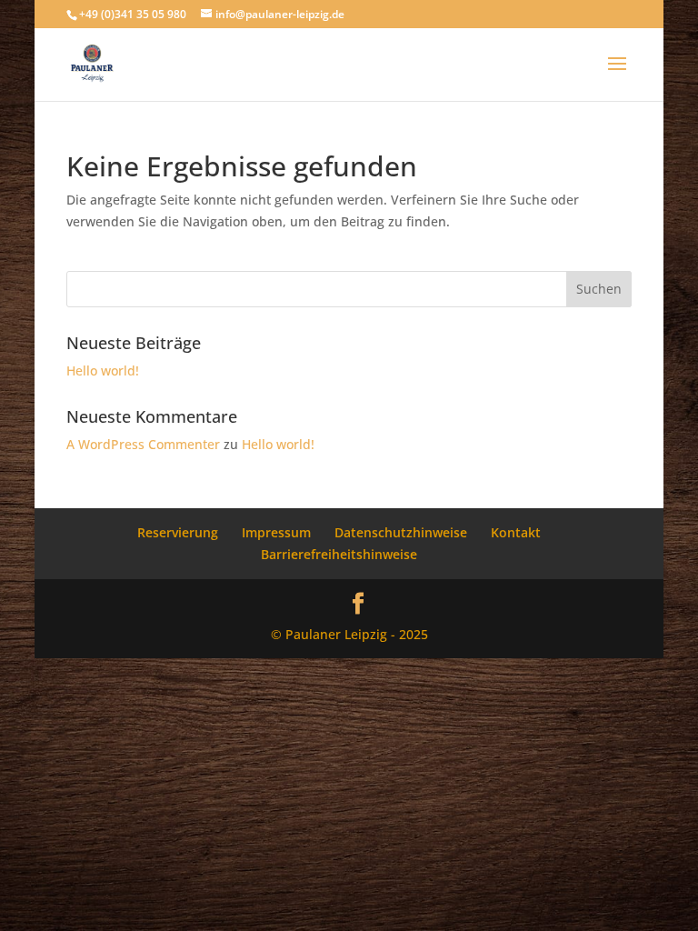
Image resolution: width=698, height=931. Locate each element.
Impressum (276, 532)
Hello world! (102, 370)
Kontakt (516, 532)
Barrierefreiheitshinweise (339, 554)
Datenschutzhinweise (400, 532)
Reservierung (177, 532)
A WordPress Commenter (143, 444)
